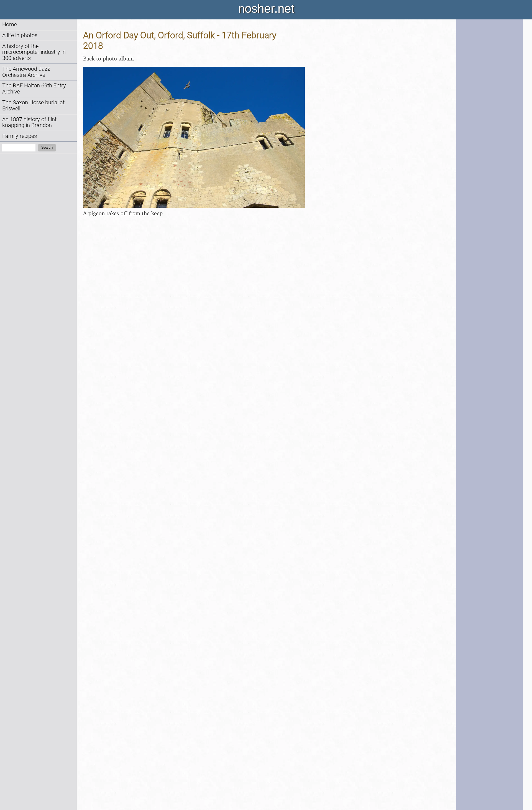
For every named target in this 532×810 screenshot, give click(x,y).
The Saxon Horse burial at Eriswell (33, 105)
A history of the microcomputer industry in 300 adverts (34, 52)
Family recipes (19, 136)
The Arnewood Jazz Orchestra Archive (26, 72)
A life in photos (19, 35)
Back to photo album (108, 58)
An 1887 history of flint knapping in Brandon (29, 122)
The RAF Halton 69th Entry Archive (34, 88)
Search (47, 147)
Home (9, 24)
